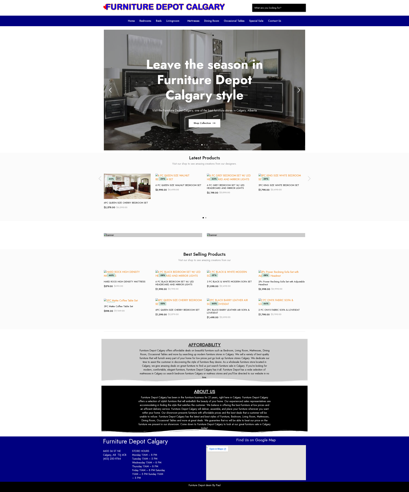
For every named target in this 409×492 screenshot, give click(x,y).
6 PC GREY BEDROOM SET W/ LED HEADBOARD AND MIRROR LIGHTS (225, 186)
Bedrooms (145, 21)
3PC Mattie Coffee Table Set (118, 306)
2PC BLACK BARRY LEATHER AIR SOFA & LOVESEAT (228, 311)
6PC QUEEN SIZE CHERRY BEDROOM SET (126, 202)
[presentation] (110, 90)
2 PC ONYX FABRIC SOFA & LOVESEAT (279, 310)
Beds (159, 21)
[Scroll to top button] (402, 485)
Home (131, 21)
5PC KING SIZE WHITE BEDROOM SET (279, 185)
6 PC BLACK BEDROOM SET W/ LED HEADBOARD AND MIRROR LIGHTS (174, 283)
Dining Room (211, 21)
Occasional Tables (234, 21)
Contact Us (274, 21)
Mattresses (193, 21)
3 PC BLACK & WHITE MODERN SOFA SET (229, 281)
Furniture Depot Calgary (135, 441)
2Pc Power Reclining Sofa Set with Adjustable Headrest (282, 283)
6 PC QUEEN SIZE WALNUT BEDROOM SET (178, 185)
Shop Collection (169, 123)
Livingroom (172, 21)
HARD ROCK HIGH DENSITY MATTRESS (124, 281)
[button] (174, 21)
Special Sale (256, 21)
